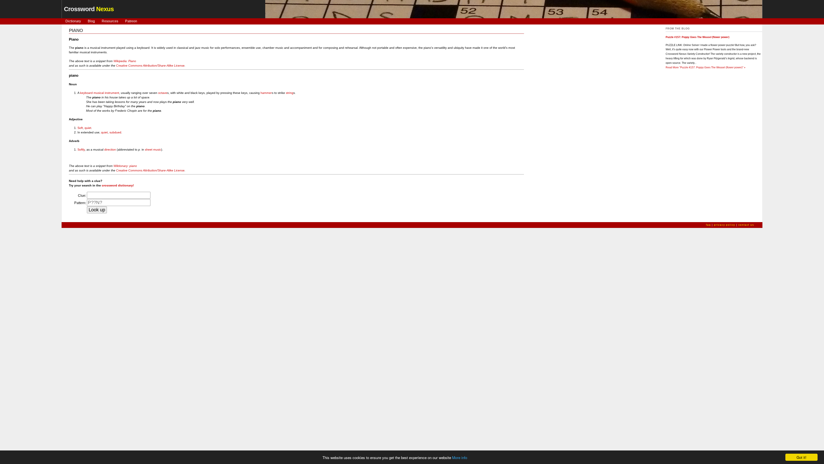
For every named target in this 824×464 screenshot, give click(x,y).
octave (162, 93)
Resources (110, 21)
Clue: (82, 195)
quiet (88, 128)
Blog (91, 21)
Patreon (131, 21)
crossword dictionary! (118, 185)
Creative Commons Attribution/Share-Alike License (150, 65)
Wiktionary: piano (125, 166)
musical (99, 93)
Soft (80, 128)
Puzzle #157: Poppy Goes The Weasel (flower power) (697, 37)
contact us (746, 224)
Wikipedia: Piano (125, 61)
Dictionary (73, 21)
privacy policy (724, 224)
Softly (81, 149)
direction (110, 149)
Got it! (801, 457)
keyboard (86, 93)
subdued (115, 132)
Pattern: (80, 203)
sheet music (153, 149)
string (289, 93)
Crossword (89, 9)
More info (459, 457)
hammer (266, 93)
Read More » (705, 67)
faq (708, 224)
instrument (112, 93)
